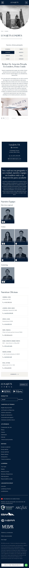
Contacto (6, 31)
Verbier (21, 58)
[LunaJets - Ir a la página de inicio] (14, 2)
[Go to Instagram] (1, 386)
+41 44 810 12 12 (8, 324)
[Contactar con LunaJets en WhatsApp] (26, 565)
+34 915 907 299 (8, 357)
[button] (26, 2)
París (21, 49)
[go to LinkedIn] (11, 386)
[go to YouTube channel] (6, 386)
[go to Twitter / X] (9, 386)
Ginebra (7, 49)
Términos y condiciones (7, 532)
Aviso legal (3, 539)
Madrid (21, 52)
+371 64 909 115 (7, 368)
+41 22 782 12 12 (8, 302)
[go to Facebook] (4, 386)
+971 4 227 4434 (8, 346)
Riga (21, 55)
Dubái (7, 58)
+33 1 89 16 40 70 (8, 335)
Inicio (2, 31)
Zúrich (8, 55)
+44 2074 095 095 (8, 313)
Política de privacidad (6, 536)
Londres (7, 52)
